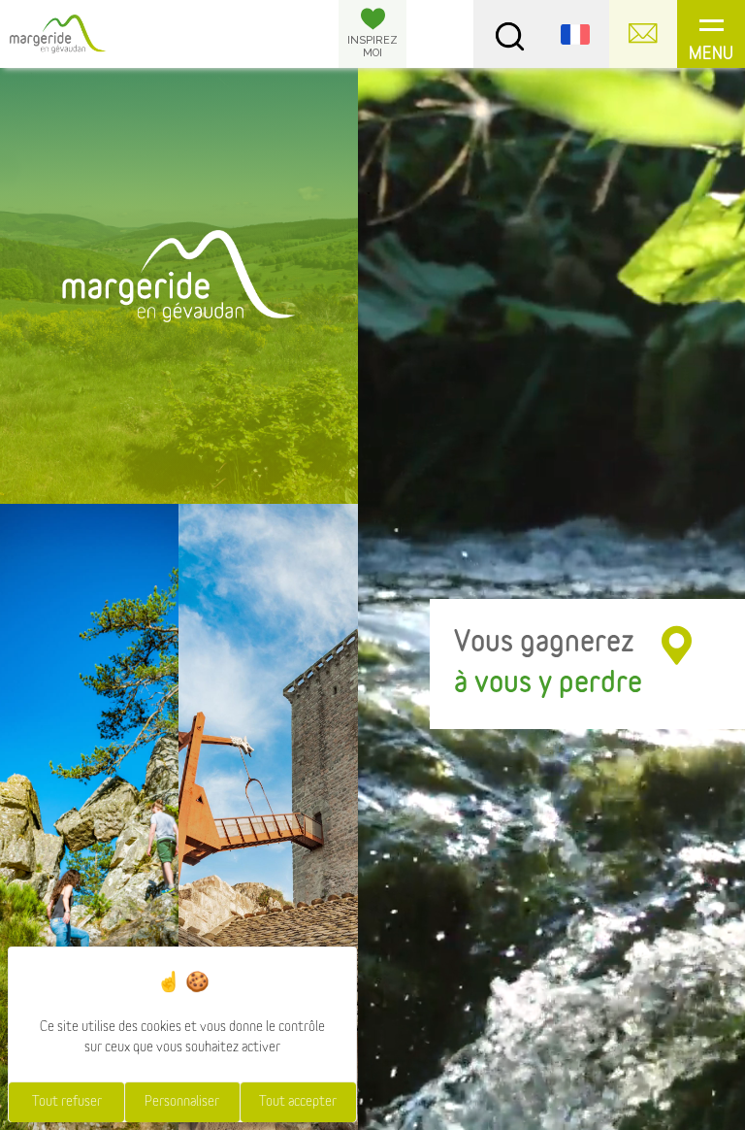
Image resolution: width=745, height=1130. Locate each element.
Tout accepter (298, 1102)
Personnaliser (182, 1102)
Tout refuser (67, 1102)
